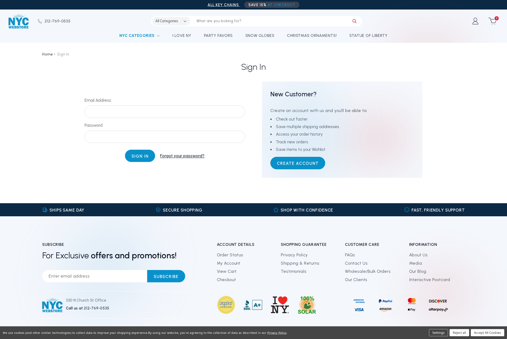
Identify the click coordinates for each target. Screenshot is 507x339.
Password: (94, 125)
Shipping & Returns (300, 263)
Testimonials (293, 271)
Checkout (226, 279)
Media (415, 263)
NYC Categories (136, 35)
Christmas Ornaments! (312, 35)
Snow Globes (259, 35)
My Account (229, 263)
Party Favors (218, 35)
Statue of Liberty (368, 35)
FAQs (350, 254)
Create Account (298, 163)
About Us (418, 254)
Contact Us (356, 263)
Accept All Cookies (487, 332)
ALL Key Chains (224, 5)
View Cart (227, 271)
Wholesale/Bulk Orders (368, 271)
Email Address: (98, 100)
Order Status (230, 254)
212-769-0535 (58, 21)
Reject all (459, 332)
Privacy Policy (294, 254)
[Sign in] (475, 21)
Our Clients (356, 279)
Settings (438, 332)
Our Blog (417, 271)
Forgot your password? (182, 155)
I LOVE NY (181, 35)
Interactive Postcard (429, 279)
